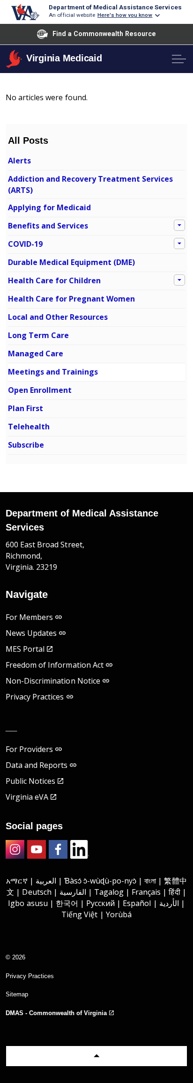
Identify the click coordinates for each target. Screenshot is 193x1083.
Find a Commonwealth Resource (104, 33)
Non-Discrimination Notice (53, 681)
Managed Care (35, 353)
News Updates (31, 633)
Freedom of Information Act (55, 665)
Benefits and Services (48, 226)
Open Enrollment (40, 390)
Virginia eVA (27, 797)
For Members (29, 617)
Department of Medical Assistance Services (115, 7)
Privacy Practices (35, 697)
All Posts (28, 140)
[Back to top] (96, 1056)
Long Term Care (38, 335)
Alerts (19, 160)
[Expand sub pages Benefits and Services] (179, 225)
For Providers (29, 749)
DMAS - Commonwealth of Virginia (56, 1013)
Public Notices (30, 781)
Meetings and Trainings (53, 372)
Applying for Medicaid (49, 207)
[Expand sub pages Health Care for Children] (179, 280)
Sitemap (17, 994)
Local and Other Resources (58, 317)
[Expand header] (179, 59)
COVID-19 (25, 244)
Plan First (25, 408)
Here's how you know (125, 15)
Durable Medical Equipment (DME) (71, 262)
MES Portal (25, 649)
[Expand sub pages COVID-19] (179, 243)
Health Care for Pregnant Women (71, 299)
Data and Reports (36, 765)
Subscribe (26, 445)
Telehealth (29, 426)
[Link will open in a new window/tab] (15, 849)
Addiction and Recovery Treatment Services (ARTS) (90, 184)
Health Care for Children (54, 280)
